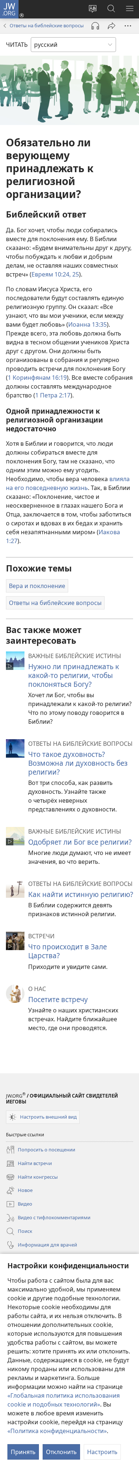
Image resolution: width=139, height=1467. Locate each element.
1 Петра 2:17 (52, 395)
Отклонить (61, 1452)
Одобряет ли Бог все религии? (80, 842)
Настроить (102, 1452)
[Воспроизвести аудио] (95, 25)
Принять (23, 1452)
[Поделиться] (111, 25)
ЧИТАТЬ (17, 45)
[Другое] (128, 25)
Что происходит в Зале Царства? (67, 951)
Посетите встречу (58, 999)
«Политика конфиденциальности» (57, 1431)
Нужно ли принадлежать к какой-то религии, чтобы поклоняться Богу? (73, 675)
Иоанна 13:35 (87, 324)
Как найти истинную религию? (80, 894)
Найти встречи (29, 1164)
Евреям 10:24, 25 (55, 274)
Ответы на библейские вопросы (47, 25)
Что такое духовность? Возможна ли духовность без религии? (78, 763)
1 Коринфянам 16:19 (37, 377)
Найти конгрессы (32, 1178)
